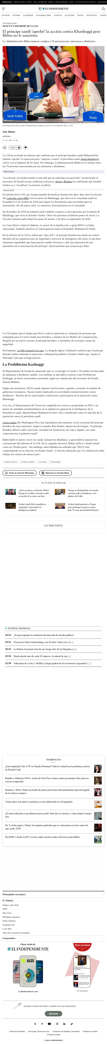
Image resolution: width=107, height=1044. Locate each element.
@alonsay (7, 136)
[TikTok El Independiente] (72, 1024)
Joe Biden (42, 462)
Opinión (6, 15)
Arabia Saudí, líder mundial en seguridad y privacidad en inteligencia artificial (32, 507)
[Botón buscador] (103, 9)
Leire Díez (7, 929)
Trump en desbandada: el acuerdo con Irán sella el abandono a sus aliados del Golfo (83, 493)
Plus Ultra (7, 913)
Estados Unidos (28, 462)
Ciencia (58, 15)
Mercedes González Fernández (16, 933)
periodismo (55, 462)
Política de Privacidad (17, 1031)
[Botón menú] (3, 9)
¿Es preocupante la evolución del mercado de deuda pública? (44, 635)
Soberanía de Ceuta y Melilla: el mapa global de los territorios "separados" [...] (52, 663)
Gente (80, 15)
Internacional (43, 15)
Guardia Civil (8, 925)
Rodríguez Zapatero (11, 917)
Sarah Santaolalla (61, 2)
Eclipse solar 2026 (11, 905)
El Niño (29, 2)
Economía (28, 15)
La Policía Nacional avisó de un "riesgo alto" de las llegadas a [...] (45, 649)
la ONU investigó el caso (30, 350)
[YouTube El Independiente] (49, 1024)
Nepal (71, 2)
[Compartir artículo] (5, 148)
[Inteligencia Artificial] (28, 986)
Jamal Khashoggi (90, 159)
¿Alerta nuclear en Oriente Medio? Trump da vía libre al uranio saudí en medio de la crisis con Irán (33, 493)
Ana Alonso (9, 132)
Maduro (51, 2)
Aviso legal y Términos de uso (38, 1031)
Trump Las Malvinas (40, 2)
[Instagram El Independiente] (57, 1024)
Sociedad (70, 15)
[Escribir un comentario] (26, 148)
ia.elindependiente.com (28, 991)
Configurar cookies (53, 1034)
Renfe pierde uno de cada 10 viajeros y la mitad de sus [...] (42, 656)
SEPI (5, 909)
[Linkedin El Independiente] (64, 1024)
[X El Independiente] (35, 1024)
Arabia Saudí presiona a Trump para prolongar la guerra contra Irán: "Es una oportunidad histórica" (83, 507)
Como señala (10, 422)
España (16, 15)
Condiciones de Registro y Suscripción (66, 1031)
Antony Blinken (63, 181)
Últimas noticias (19, 2)
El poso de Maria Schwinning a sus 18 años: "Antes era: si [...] (43, 642)
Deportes (92, 15)
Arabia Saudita (10, 462)
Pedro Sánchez (9, 921)
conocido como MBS (18, 198)
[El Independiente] (53, 8)
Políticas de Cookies (90, 1031)
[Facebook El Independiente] (42, 1024)
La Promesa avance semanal (85, 2)
